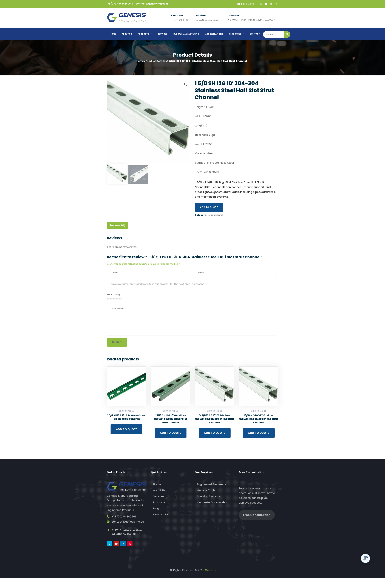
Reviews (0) (117, 225)
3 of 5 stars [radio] (114, 299)
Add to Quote (209, 207)
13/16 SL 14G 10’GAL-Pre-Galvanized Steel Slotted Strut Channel (258, 419)
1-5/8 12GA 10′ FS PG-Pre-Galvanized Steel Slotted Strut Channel (214, 419)
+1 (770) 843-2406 (119, 3)
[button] (185, 84)
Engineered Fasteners (211, 484)
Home (140, 61)
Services (158, 496)
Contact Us (161, 514)
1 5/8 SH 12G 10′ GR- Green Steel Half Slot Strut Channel (126, 417)
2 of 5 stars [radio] (111, 299)
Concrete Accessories (212, 502)
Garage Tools (206, 490)
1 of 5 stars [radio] (108, 299)
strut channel (215, 215)
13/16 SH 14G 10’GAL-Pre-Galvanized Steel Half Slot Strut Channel (170, 419)
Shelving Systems (209, 496)
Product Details (155, 61)
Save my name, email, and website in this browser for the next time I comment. (157, 284)
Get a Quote (245, 4)
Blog (156, 508)
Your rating (114, 294)
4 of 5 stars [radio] (117, 299)
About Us (159, 490)
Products (159, 502)
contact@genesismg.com (152, 3)
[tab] (117, 225)
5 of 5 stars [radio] (120, 299)
